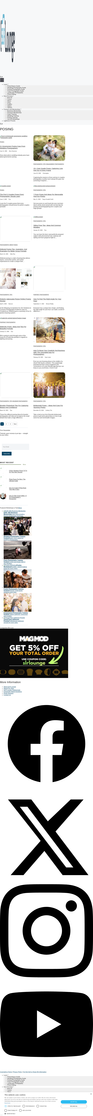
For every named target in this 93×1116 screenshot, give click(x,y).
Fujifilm (9, 104)
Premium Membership (14, 112)
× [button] (91, 1094)
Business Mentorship (14, 111)
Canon (9, 99)
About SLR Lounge (10, 687)
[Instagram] (46, 977)
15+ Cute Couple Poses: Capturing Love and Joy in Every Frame (48, 169)
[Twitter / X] (46, 883)
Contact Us (7, 695)
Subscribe (7, 453)
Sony (9, 102)
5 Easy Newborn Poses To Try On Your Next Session (18, 471)
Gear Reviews (8, 96)
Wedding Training (13, 116)
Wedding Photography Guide (16, 87)
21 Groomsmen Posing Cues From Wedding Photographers (12, 147)
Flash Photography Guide (15, 91)
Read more (7, 1103)
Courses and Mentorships (12, 109)
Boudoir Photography (20, 401)
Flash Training (12, 114)
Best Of (9, 97)
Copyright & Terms (6, 1072)
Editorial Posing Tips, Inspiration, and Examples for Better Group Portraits (13, 250)
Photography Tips (39, 164)
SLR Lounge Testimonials (12, 690)
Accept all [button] (73, 1102)
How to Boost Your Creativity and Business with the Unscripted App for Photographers (49, 352)
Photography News (6, 245)
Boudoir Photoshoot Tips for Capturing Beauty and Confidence (14, 406)
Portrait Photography (41, 294)
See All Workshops (13, 119)
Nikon (9, 101)
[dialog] (46, 1104)
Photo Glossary (9, 693)
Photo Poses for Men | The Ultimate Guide (17, 480)
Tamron (9, 107)
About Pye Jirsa (9, 688)
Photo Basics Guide (13, 86)
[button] (1, 77)
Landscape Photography (15, 92)
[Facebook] (46, 790)
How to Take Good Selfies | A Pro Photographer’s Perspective (18, 497)
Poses (2, 142)
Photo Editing (11, 94)
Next (15, 424)
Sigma (9, 106)
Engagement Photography (55, 164)
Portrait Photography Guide (16, 89)
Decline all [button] (73, 1106)
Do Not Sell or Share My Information (34, 1072)
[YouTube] (46, 1070)
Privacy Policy (17, 1072)
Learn (5, 84)
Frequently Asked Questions (13, 691)
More (24, 464)
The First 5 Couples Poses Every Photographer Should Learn (12, 195)
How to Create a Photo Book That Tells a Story (17, 488)
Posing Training (12, 117)
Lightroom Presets (9, 121)
